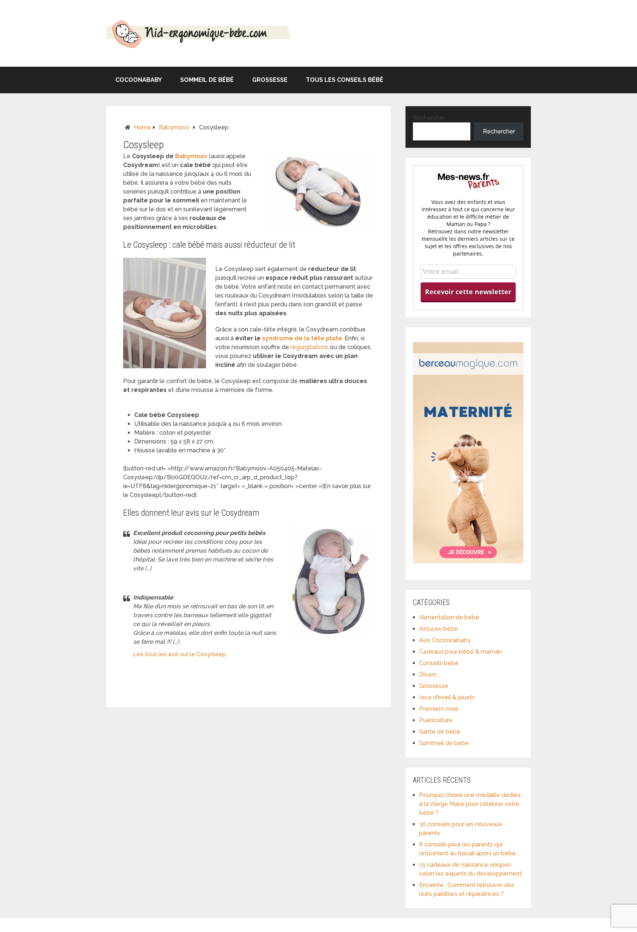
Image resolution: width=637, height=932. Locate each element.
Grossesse (270, 79)
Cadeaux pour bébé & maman (460, 651)
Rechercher (429, 117)
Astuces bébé (438, 628)
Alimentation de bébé (449, 617)
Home (142, 127)
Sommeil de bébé (207, 79)
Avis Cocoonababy (445, 640)
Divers (427, 674)
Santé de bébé (439, 731)
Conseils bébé (439, 663)
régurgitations (309, 347)
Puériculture (435, 720)
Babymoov (174, 127)
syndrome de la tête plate (302, 338)
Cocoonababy (138, 79)
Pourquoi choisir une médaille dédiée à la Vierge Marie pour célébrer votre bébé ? (470, 804)
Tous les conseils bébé (344, 79)
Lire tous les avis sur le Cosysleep (179, 654)
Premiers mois (439, 708)
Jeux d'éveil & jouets (447, 697)
